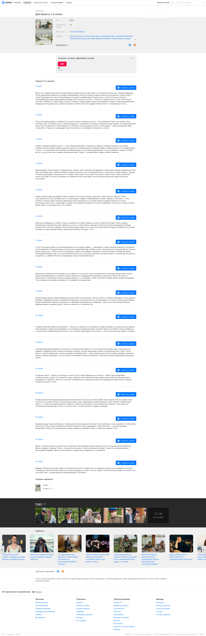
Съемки (159, 611)
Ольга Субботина (77, 32)
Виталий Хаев (89, 39)
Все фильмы (40, 617)
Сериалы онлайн (82, 605)
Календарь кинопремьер (45, 611)
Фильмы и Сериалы (121, 617)
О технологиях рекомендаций (142, 634)
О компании (10, 634)
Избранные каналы (121, 605)
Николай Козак (76, 39)
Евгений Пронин (77, 36)
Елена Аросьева (92, 36)
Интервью (160, 602)
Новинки (79, 602)
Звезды (160, 599)
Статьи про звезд (163, 608)
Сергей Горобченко (124, 36)
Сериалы (81, 599)
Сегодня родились (163, 614)
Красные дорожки (163, 605)
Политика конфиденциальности (163, 634)
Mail (3, 634)
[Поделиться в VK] (129, 45)
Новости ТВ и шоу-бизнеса (124, 626)
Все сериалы (81, 620)
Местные (117, 611)
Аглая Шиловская (107, 36)
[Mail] (3, 2)
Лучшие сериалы (82, 608)
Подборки (80, 611)
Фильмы (39, 599)
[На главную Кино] (8, 2)
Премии (38, 614)
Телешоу (79, 617)
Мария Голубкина (103, 39)
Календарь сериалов (84, 614)
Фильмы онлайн (41, 602)
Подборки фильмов (43, 608)
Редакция (128, 634)
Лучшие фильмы (41, 605)
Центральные (119, 608)
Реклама (18, 634)
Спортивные (118, 614)
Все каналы (118, 623)
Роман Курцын (118, 39)
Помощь (117, 629)
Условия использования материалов (186, 634)
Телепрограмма (122, 599)
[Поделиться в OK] (134, 45)
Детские (117, 620)
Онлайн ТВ (118, 602)
